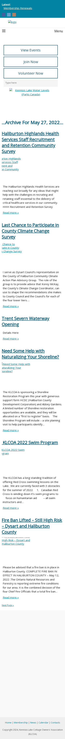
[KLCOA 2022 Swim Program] (32, 461)
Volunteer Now (30, 73)
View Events (31, 50)
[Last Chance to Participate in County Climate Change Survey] (32, 255)
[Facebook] (4, 15)
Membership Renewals (18, 8)
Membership (21, 722)
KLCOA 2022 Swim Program (30, 442)
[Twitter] (9, 15)
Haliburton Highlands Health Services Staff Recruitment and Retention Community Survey (30, 142)
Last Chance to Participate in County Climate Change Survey (30, 231)
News (33, 722)
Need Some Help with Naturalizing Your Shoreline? (30, 354)
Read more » (11, 212)
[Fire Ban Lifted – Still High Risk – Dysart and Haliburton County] (32, 550)
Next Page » (8, 605)
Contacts (55, 722)
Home (8, 722)
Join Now (30, 61)
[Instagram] (14, 15)
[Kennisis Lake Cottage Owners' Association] (32, 22)
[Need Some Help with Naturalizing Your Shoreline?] (32, 375)
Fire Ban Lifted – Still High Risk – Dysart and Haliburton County (32, 526)
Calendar (43, 722)
